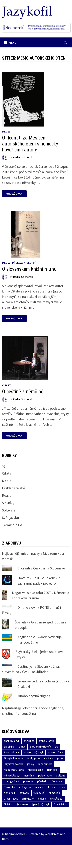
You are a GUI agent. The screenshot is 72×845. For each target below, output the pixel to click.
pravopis (28, 781)
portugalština (11, 781)
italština (48, 758)
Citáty (6, 385)
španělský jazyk (40, 804)
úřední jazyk (11, 798)
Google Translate (13, 758)
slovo (62, 787)
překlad (41, 781)
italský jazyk (33, 758)
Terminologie (12, 525)
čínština (8, 804)
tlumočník (54, 793)
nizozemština (35, 769)
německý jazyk (12, 775)
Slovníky (8, 503)
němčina (29, 775)
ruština (39, 787)
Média (6, 131)
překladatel (56, 781)
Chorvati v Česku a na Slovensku (41, 568)
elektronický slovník (40, 746)
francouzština (55, 752)
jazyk (60, 758)
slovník (51, 787)
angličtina (29, 741)
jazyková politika (13, 764)
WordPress (52, 834)
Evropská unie (11, 752)
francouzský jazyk (33, 752)
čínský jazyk (56, 798)
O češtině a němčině (22, 392)
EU (56, 746)
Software (8, 510)
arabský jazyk (46, 741)
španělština (60, 804)
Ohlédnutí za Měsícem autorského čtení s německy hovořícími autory (30, 144)
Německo (52, 769)
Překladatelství (23, 263)
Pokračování (14, 193)
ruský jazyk (25, 787)
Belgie (22, 746)
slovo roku (10, 793)
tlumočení (39, 793)
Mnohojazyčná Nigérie (33, 696)
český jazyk (28, 798)
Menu (13, 42)
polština (60, 775)
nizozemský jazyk (14, 769)
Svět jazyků (10, 517)
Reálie (6, 495)
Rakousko (9, 787)
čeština (42, 798)
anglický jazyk (11, 741)
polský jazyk (45, 775)
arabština (9, 746)
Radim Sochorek (23, 157)
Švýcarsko (22, 804)
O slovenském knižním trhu (29, 269)
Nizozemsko (45, 764)
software (24, 793)
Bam (5, 839)
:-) (3, 466)
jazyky (30, 764)
